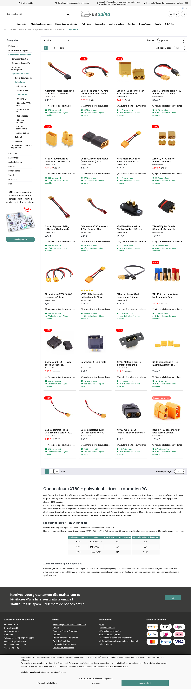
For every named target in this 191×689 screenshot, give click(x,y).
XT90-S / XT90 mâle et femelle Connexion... (163, 160)
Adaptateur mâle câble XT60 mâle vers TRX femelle (59, 92)
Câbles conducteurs (21, 127)
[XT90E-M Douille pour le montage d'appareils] (131, 343)
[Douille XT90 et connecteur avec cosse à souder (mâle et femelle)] (131, 71)
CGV (102, 624)
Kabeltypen (20, 82)
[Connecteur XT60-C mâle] (95, 343)
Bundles (11, 166)
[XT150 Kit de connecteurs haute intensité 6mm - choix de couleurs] (167, 275)
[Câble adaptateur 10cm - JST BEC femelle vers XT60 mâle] (95, 410)
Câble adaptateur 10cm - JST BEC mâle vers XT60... (58, 431)
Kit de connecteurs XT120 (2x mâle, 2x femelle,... (165, 363)
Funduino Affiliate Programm (65, 631)
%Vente (11, 175)
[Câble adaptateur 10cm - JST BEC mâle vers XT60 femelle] (59, 410)
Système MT (22, 99)
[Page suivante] (50, 48)
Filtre (48, 40)
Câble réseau (22, 116)
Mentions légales (107, 628)
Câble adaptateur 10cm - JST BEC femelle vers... (93, 431)
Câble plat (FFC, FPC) (23, 104)
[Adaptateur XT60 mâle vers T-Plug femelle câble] (95, 207)
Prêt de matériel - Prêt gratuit (65, 638)
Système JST (22, 90)
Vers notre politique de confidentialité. (93, 666)
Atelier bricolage (15, 162)
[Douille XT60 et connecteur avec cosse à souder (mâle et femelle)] (167, 410)
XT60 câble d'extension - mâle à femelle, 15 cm (129, 160)
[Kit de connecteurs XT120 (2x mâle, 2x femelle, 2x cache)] (167, 343)
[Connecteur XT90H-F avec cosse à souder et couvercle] (59, 343)
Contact (56, 634)
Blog (10, 184)
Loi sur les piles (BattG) (110, 634)
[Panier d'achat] (184, 14)
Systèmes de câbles (20, 74)
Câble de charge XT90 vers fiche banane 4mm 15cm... (94, 92)
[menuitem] (184, 14)
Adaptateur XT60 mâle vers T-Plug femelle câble (95, 228)
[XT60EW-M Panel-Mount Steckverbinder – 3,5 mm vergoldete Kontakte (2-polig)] (131, 207)
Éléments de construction (19, 55)
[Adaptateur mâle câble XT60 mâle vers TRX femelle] (59, 71)
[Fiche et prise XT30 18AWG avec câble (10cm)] (59, 275)
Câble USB (21, 86)
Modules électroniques (18, 50)
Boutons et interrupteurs (17, 68)
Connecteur (16, 141)
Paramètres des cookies (63, 648)
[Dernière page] (55, 48)
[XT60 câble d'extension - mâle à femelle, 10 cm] (95, 275)
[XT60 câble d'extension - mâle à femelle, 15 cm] (131, 139)
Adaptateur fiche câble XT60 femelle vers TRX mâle (166, 92)
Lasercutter (13, 158)
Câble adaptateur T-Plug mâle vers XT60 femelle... (58, 228)
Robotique (12, 153)
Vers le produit (20, 239)
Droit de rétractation (61, 641)
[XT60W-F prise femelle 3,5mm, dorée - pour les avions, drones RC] (167, 207)
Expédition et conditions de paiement (116, 638)
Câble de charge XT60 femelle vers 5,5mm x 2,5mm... (128, 296)
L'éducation (13, 46)
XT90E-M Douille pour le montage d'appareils (129, 363)
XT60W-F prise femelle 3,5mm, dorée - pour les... (165, 228)
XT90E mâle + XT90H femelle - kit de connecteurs (131, 431)
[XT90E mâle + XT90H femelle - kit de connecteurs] (131, 410)
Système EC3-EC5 (22, 110)
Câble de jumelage (23, 78)
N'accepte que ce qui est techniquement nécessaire (96, 680)
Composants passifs (20, 63)
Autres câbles (22, 133)
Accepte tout (145, 683)
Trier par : (151, 40)
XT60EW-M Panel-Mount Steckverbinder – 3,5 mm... (130, 228)
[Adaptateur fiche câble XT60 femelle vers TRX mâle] (167, 71)
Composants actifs (19, 59)
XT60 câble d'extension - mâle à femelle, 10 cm (93, 295)
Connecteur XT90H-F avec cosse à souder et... (58, 363)
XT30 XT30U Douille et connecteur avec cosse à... (58, 160)
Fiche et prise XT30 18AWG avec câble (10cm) (59, 295)
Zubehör (19, 137)
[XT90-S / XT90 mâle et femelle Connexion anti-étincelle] (167, 139)
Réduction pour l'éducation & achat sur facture (69, 626)
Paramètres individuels (47, 683)
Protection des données (110, 631)
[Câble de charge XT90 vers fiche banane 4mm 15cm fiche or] (95, 71)
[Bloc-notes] (177, 14)
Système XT (21, 95)
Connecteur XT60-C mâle (93, 362)
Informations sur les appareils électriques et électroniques (119, 643)
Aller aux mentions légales (118, 666)
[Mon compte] (171, 14)
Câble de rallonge (20, 121)
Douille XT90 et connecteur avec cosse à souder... (130, 92)
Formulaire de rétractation (64, 644)
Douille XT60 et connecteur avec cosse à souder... (166, 431)
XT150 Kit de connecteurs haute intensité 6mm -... (165, 295)
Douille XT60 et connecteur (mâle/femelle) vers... (94, 160)
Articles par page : (164, 48)
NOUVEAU (12, 179)
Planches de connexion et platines (21, 146)
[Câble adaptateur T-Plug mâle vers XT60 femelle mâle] (59, 207)
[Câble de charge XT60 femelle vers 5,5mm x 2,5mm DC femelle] (131, 275)
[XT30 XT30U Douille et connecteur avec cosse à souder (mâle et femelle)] (59, 139)
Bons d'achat (14, 171)
